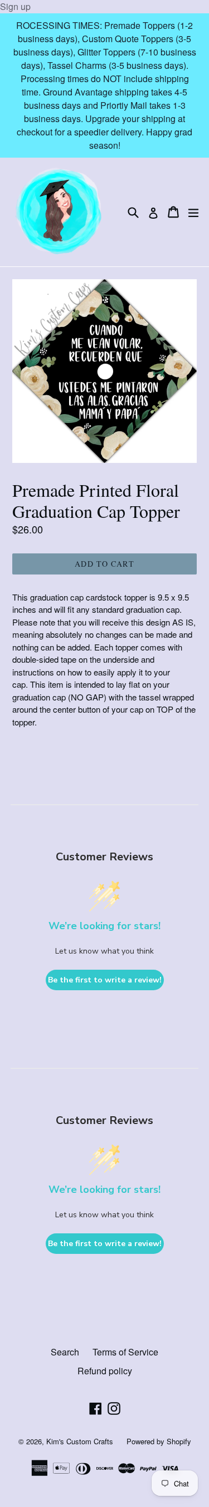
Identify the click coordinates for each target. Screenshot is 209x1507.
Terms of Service (125, 1351)
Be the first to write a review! (105, 980)
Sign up (15, 6)
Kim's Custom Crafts (79, 1441)
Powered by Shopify (159, 1441)
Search (65, 1351)
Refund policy (104, 1370)
